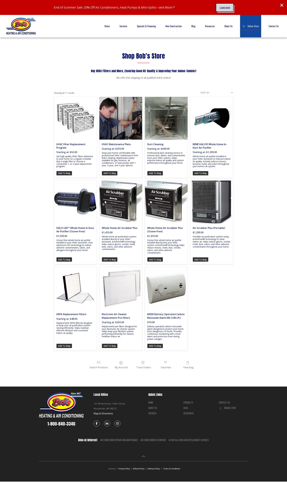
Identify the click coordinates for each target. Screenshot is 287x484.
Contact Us (274, 26)
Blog (193, 26)
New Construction (173, 26)
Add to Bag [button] (64, 259)
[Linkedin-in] (107, 423)
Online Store (253, 26)
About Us (228, 26)
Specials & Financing (146, 26)
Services (123, 26)
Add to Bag (64, 173)
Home (107, 26)
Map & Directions (103, 413)
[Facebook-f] (97, 423)
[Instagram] (117, 423)
